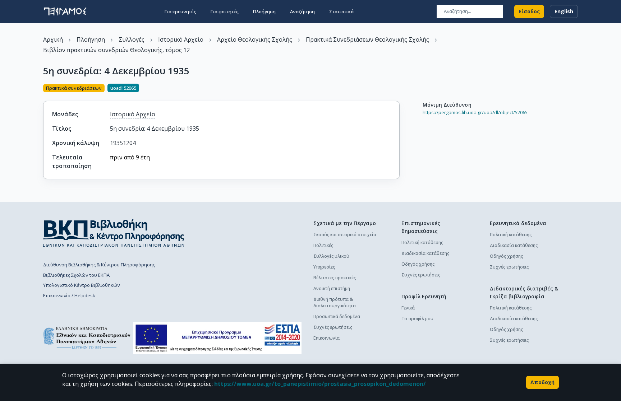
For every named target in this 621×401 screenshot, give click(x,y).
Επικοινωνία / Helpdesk (69, 295)
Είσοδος (529, 11)
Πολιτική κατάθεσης (422, 242)
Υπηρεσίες (324, 267)
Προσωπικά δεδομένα (336, 316)
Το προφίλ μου (417, 319)
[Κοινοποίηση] (397, 89)
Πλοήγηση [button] (264, 11)
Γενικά (408, 308)
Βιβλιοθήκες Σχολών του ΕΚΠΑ (76, 275)
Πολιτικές (323, 245)
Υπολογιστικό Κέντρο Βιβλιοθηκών (81, 285)
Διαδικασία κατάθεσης (425, 253)
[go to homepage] (65, 11)
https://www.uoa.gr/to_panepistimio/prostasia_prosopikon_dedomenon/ (320, 384)
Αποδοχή (542, 382)
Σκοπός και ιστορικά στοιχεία (344, 235)
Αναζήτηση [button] (302, 11)
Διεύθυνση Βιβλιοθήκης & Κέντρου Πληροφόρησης (99, 264)
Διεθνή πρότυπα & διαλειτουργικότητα (334, 302)
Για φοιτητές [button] (225, 11)
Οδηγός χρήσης (417, 264)
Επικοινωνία (326, 338)
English (564, 11)
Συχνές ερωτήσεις (332, 327)
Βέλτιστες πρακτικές (334, 278)
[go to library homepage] (113, 233)
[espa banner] (217, 338)
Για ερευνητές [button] (180, 11)
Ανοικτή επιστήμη (331, 288)
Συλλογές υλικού (331, 256)
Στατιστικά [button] (341, 11)
